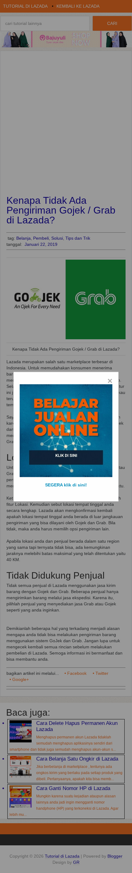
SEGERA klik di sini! (66, 484)
